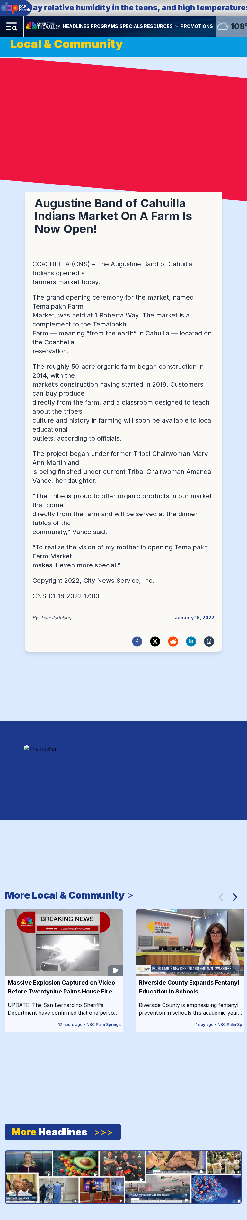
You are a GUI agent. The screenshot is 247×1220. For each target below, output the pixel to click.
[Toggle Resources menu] (176, 26)
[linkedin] (191, 641)
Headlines (76, 26)
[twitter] (155, 641)
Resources (158, 26)
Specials (131, 26)
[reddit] (173, 641)
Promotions (197, 26)
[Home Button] (43, 26)
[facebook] (137, 641)
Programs (104, 26)
